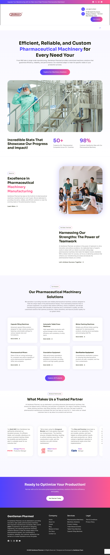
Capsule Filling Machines (74, 531)
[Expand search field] (100, 28)
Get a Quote (96, 19)
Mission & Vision (54, 529)
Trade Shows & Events (74, 526)
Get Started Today (55, 498)
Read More (14, 338)
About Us (52, 522)
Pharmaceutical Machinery (75, 519)
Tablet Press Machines (74, 529)
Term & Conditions (91, 519)
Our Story (52, 531)
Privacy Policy (90, 522)
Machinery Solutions (73, 522)
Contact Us (52, 533)
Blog (50, 526)
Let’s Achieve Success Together (70, 262)
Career (51, 524)
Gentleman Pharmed (20, 516)
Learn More (11, 206)
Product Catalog (72, 524)
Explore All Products (55, 378)
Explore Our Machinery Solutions (55, 72)
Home (50, 519)
